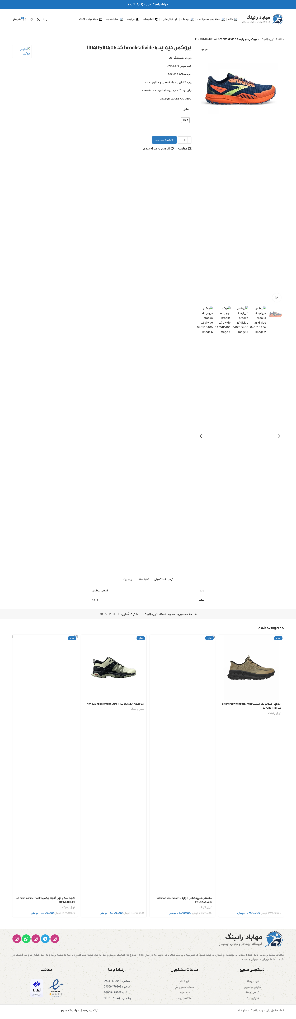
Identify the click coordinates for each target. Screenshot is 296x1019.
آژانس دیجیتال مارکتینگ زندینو (79, 1010)
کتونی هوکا (252, 993)
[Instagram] (54, 938)
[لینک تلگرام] (101, 614)
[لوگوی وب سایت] (262, 19)
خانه (281, 39)
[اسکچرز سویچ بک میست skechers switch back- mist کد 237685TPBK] (251, 667)
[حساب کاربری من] (38, 19)
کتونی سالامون (252, 987)
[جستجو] (45, 19)
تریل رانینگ (268, 39)
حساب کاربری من (184, 987)
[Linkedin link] (110, 614)
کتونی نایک (252, 998)
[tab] (163, 578)
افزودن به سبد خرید (164, 140)
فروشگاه (184, 982)
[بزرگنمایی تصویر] (276, 297)
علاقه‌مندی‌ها (184, 998)
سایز (186, 109)
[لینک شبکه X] (114, 614)
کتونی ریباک (252, 982)
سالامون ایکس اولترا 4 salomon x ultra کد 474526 (115, 704)
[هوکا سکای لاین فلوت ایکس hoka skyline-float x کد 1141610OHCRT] (45, 764)
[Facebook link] (119, 614)
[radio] (185, 120)
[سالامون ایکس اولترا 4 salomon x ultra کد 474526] (113, 667)
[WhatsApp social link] (106, 614)
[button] (279, 436)
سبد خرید (184, 993)
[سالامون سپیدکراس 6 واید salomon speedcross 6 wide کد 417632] (182, 764)
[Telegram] (45, 938)
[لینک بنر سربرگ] (148, 4)
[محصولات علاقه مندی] (31, 19)
